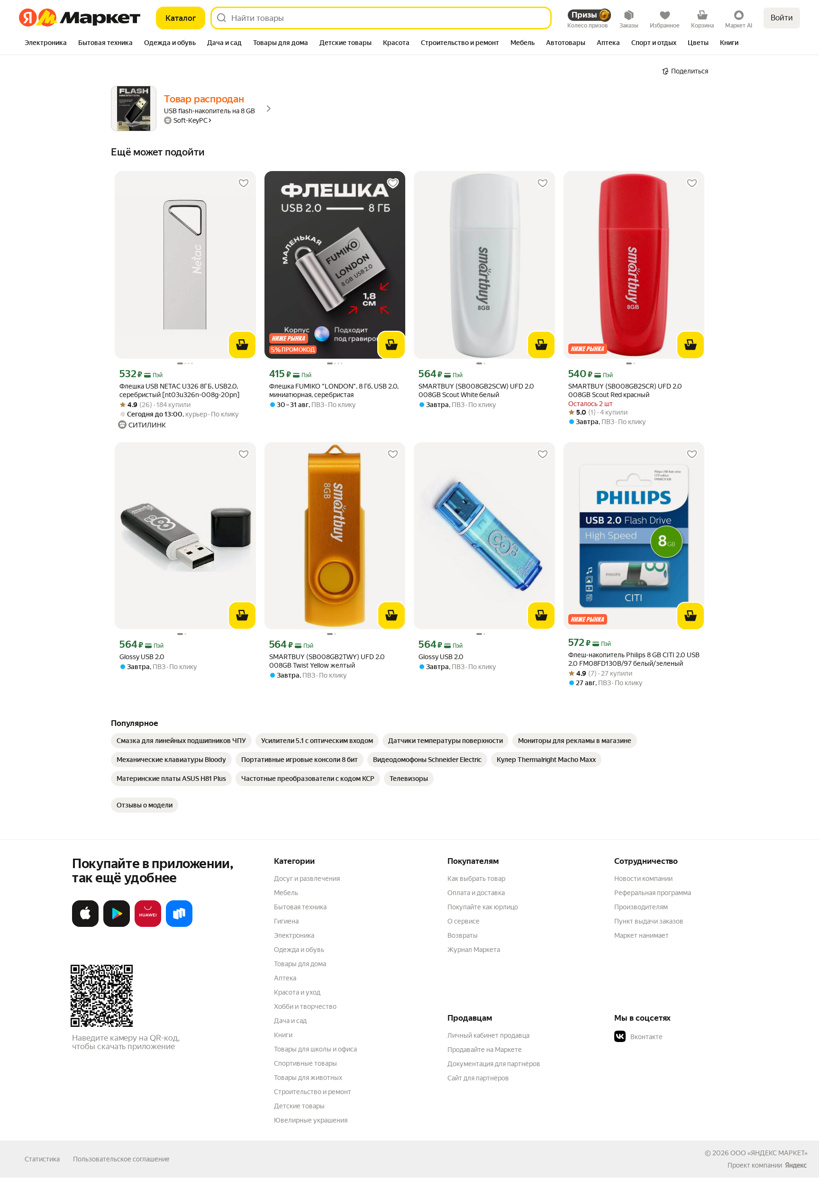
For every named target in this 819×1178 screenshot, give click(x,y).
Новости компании (643, 878)
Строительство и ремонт (312, 1092)
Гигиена (286, 921)
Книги (283, 1035)
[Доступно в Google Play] (116, 925)
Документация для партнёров (493, 1064)
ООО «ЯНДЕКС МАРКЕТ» (769, 1153)
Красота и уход (297, 992)
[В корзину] (242, 345)
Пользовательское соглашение (121, 1159)
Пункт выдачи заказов (648, 921)
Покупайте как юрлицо (482, 907)
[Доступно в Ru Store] (179, 925)
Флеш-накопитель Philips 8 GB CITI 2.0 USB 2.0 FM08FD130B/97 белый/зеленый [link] (634, 659)
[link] (181, 740)
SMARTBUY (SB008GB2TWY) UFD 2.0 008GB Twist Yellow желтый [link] (327, 661)
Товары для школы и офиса (315, 1049)
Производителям (641, 907)
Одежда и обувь (299, 949)
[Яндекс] (796, 1165)
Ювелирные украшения (310, 1120)
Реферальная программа (652, 893)
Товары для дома (300, 964)
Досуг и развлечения (307, 878)
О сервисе (463, 921)
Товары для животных (308, 1077)
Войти (782, 17)
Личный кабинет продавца (488, 1035)
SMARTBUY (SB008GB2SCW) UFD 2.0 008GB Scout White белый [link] (476, 390)
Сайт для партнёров (478, 1078)
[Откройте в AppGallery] (148, 925)
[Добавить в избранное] (243, 183)
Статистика (42, 1159)
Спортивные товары (305, 1063)
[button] (680, 1037)
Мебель (286, 893)
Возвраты (462, 935)
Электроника (294, 935)
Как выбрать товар (476, 878)
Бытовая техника (300, 907)
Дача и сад (290, 1020)
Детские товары (299, 1106)
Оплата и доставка (476, 893)
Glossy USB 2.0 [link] (141, 657)
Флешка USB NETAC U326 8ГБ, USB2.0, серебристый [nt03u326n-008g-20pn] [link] (179, 390)
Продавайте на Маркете (484, 1049)
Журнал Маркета (473, 949)
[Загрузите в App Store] (85, 925)
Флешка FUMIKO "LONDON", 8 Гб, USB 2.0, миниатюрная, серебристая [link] (334, 390)
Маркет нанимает (641, 935)
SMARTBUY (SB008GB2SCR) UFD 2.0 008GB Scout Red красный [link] (625, 390)
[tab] (46, 43)
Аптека (285, 978)
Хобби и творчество (305, 1006)
